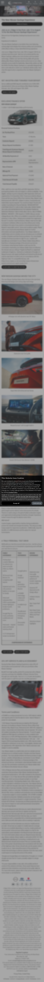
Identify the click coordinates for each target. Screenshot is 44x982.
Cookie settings (37, 503)
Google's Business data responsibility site (27, 496)
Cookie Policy (13, 492)
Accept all (16, 503)
